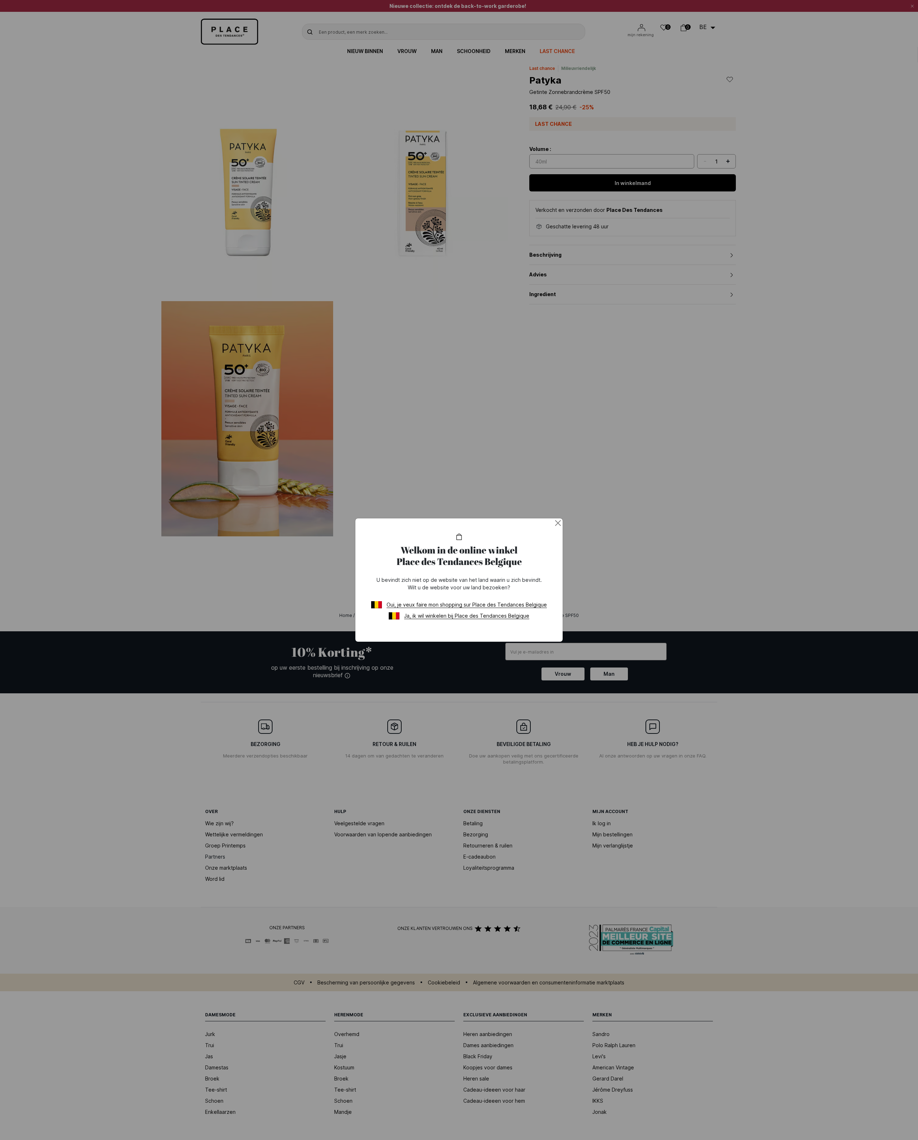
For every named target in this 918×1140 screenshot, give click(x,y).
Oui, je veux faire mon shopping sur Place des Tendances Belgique (467, 605)
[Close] (558, 523)
